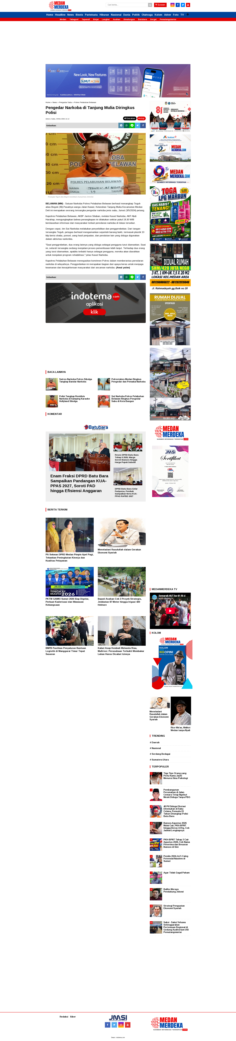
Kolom (158, 14)
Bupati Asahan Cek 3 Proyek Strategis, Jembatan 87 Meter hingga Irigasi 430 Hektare (120, 602)
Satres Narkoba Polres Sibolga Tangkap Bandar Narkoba (75, 380)
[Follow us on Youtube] (127, 1025)
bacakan (130, 118)
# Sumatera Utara (159, 760)
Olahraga (147, 14)
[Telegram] (121, 125)
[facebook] (178, 5)
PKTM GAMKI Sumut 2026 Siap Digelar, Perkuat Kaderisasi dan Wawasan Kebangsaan (67, 602)
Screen (161, 4)
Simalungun (129, 19)
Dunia (126, 14)
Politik (136, 14)
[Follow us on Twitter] (114, 1025)
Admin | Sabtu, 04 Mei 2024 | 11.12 (57, 119)
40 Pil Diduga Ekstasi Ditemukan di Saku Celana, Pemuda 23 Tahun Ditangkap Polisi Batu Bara (175, 811)
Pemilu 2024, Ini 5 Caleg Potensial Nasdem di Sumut (175, 858)
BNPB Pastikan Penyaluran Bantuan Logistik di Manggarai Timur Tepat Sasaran (66, 651)
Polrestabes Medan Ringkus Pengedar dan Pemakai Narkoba (128, 380)
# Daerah (155, 742)
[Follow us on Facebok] (107, 1025)
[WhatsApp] (126, 125)
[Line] (132, 125)
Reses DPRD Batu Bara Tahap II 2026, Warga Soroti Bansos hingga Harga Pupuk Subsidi (126, 458)
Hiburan (104, 14)
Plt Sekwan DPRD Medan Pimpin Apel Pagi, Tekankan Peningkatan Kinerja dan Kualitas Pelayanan (70, 557)
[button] (187, 13)
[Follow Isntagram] (121, 1025)
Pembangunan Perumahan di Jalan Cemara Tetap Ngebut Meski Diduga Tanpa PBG (176, 793)
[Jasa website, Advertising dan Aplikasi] (96, 325)
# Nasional (155, 748)
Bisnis (79, 14)
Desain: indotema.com (118, 1037)
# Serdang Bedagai (160, 754)
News (70, 14)
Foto (176, 14)
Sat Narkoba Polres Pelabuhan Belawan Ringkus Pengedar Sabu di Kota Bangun (127, 398)
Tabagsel (74, 19)
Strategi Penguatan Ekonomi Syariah (174, 907)
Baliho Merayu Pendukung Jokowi (173, 890)
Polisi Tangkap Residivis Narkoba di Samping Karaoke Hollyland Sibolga (74, 398)
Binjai (96, 19)
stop (141, 118)
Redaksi (64, 1017)
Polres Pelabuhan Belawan (85, 102)
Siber (73, 1017)
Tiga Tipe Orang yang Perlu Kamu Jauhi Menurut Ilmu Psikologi (175, 775)
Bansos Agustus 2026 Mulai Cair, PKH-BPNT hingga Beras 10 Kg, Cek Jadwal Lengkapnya (176, 827)
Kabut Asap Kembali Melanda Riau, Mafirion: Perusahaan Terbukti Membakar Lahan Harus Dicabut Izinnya (121, 651)
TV (182, 14)
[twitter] (183, 5)
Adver (167, 14)
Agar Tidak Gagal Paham (176, 873)
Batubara (142, 19)
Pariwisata (91, 14)
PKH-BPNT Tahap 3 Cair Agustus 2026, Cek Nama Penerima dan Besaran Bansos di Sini (176, 843)
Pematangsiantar (168, 19)
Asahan (116, 19)
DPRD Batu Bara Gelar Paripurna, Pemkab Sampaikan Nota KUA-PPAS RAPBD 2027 (126, 492)
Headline (60, 14)
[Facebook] (143, 125)
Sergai (153, 19)
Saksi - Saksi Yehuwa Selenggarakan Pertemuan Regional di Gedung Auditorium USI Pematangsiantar (176, 927)
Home (49, 14)
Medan (63, 19)
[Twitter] (137, 125)
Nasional (116, 14)
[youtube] (188, 5)
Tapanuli (86, 19)
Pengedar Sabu (65, 102)
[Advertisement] (118, 45)
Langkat (106, 19)
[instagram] (172, 5)
